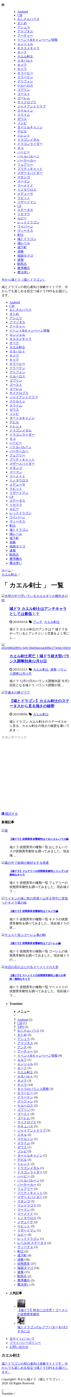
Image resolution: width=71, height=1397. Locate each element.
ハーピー (23, 152)
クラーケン (25, 77)
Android (22, 11)
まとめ (22, 23)
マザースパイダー (30, 173)
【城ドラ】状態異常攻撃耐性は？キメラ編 (33, 911)
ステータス (25, 209)
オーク (22, 52)
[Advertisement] (35, 776)
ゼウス (22, 119)
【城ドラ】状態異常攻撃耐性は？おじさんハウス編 (38, 838)
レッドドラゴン (28, 222)
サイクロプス (26, 102)
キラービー (25, 73)
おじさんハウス (28, 19)
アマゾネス (25, 31)
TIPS (20, 1027)
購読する (11, 813)
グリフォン (25, 81)
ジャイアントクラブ (31, 106)
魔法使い (23, 272)
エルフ (22, 1059)
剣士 (20, 234)
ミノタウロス (26, 189)
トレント (23, 135)
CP (19, 206)
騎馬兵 (22, 264)
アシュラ (23, 27)
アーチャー (25, 35)
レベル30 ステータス (32, 1243)
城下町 (22, 247)
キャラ (22, 69)
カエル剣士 (25, 56)
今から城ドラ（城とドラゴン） (24, 279)
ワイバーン (25, 226)
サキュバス (25, 1126)
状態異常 (23, 1263)
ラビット (23, 198)
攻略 (20, 251)
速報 (20, 259)
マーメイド (25, 185)
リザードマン (26, 202)
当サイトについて (22, 1338)
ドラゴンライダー (30, 143)
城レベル (23, 243)
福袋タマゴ (25, 255)
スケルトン (25, 110)
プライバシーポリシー (25, 1342)
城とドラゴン (26, 239)
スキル (22, 1134)
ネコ (20, 148)
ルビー (22, 218)
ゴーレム (23, 98)
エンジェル (25, 44)
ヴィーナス (25, 230)
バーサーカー (26, 160)
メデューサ (25, 193)
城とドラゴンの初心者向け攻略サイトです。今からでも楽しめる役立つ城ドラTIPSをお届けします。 (35, 1368)
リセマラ (23, 214)
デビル (22, 131)
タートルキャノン (30, 127)
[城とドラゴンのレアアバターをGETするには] (21, 1323)
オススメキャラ (28, 48)
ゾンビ (22, 123)
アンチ (37, 622)
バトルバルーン (28, 156)
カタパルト (25, 60)
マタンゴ (23, 177)
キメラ (22, 64)
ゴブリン (23, 89)
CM (19, 15)
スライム (23, 114)
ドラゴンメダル (28, 139)
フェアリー (25, 164)
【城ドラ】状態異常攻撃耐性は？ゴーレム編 (35, 943)
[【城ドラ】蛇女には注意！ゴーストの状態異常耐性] (21, 1306)
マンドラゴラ (26, 1205)
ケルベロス (25, 85)
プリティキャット (30, 168)
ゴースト (23, 94)
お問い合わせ (18, 1347)
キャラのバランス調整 (33, 1089)
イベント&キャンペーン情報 (37, 39)
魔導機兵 (23, 268)
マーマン (23, 181)
